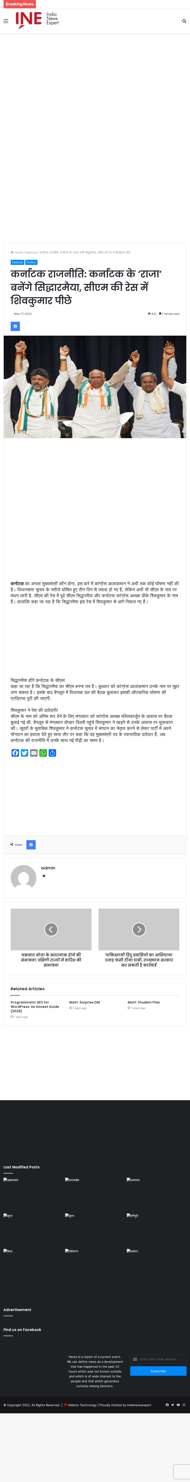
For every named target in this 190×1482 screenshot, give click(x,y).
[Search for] (184, 22)
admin (48, 868)
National (31, 252)
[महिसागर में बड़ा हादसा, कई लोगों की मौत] (95, 1266)
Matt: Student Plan (144, 1002)
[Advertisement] (95, 70)
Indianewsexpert (139, 1405)
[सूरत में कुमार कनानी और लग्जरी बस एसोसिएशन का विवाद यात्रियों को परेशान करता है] (33, 1230)
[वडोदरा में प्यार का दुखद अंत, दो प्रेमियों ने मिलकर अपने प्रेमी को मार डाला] (157, 1274)
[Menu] (5, 22)
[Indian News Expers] (37, 21)
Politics (31, 262)
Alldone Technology (82, 1405)
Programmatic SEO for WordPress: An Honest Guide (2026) (35, 1006)
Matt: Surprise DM (84, 1002)
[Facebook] (15, 326)
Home (18, 252)
